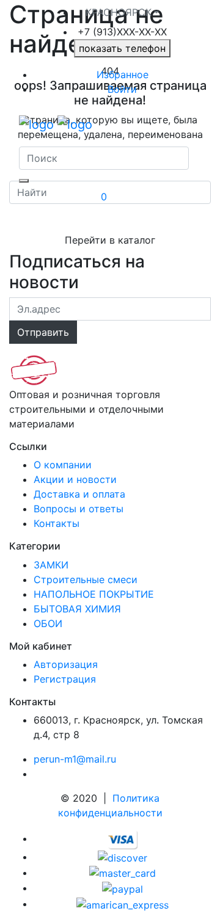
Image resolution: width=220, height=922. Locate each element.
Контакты (56, 523)
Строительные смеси (86, 579)
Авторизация (66, 664)
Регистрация (65, 679)
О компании (63, 465)
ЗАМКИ (51, 565)
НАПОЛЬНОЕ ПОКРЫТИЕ (94, 594)
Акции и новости (75, 479)
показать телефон (122, 48)
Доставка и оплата (79, 494)
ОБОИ (48, 623)
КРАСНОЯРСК (119, 12)
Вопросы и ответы (78, 509)
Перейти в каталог (110, 240)
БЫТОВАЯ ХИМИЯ (77, 609)
